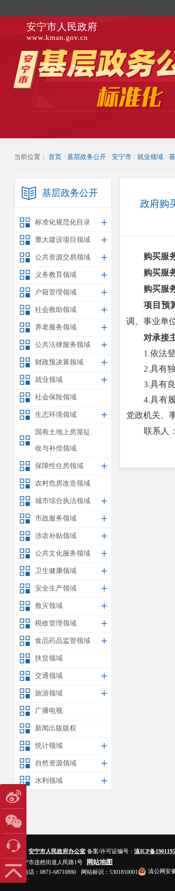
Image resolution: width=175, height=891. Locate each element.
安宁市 (121, 156)
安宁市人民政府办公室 (56, 851)
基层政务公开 (86, 156)
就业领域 (150, 156)
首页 (54, 156)
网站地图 (100, 861)
